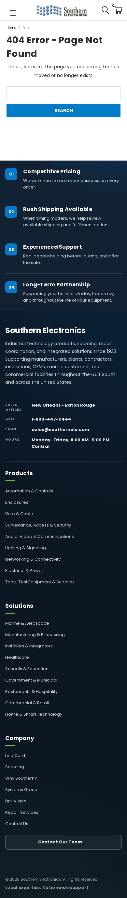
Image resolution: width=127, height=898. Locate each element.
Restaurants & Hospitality (31, 691)
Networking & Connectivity (33, 559)
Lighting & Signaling (25, 548)
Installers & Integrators (29, 646)
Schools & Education (27, 669)
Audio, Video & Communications (39, 536)
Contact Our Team (63, 842)
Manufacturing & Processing (35, 634)
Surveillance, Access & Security (38, 525)
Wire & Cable (19, 514)
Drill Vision (15, 801)
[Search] (105, 10)
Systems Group (21, 790)
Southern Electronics (45, 330)
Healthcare (17, 657)
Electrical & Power (24, 570)
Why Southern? (21, 778)
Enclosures (16, 502)
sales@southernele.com (60, 429)
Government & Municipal (31, 680)
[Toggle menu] (13, 12)
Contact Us (16, 824)
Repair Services (21, 812)
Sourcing (14, 767)
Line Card (15, 755)
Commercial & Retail (27, 703)
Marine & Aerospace (27, 623)
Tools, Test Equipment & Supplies (40, 582)
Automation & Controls (29, 491)
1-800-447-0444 (51, 419)
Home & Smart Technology (33, 714)
